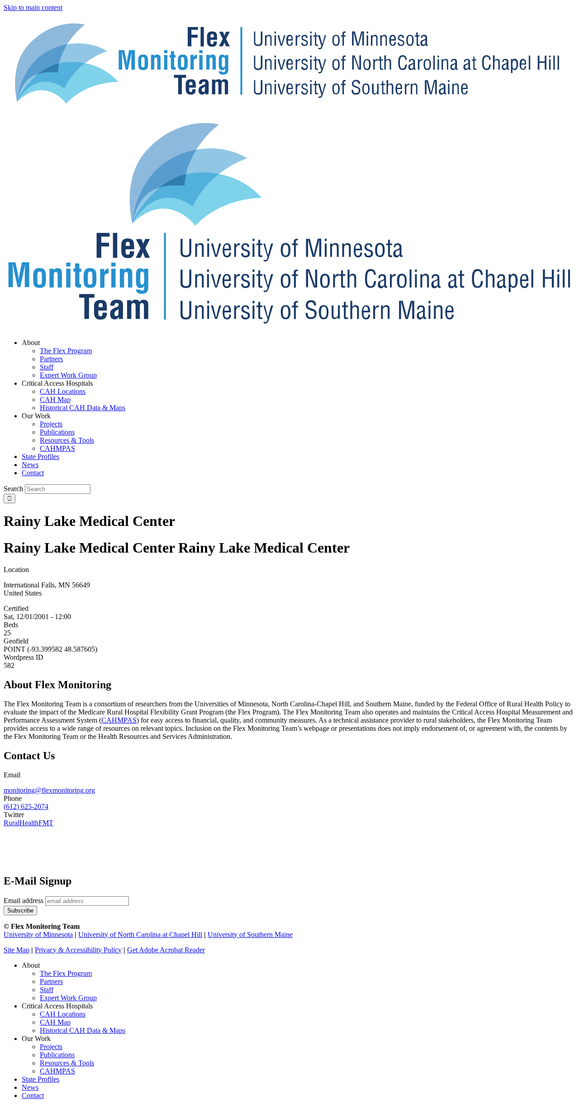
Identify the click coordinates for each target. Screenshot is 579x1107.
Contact (33, 1095)
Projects (51, 1046)
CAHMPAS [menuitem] (57, 448)
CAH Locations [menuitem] (62, 391)
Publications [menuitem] (57, 432)
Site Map (16, 950)
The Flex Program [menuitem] (66, 351)
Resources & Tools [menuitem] (67, 440)
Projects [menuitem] (51, 424)
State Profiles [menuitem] (40, 456)
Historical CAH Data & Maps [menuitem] (82, 408)
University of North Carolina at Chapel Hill (140, 934)
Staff (46, 989)
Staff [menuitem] (46, 367)
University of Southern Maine (250, 934)
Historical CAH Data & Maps (82, 1030)
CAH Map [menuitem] (55, 399)
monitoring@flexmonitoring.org (49, 790)
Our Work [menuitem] (36, 416)
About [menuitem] (31, 342)
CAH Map (55, 1022)
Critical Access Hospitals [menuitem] (57, 383)
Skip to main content (33, 7)
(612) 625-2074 (26, 806)
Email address (23, 900)
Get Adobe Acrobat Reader (166, 950)
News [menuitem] (30, 464)
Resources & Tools (67, 1063)
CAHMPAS (57, 1071)
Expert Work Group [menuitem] (68, 375)
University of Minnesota (38, 934)
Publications (57, 1055)
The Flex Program (66, 973)
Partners (51, 981)
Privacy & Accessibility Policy (78, 950)
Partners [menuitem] (51, 359)
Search (13, 488)
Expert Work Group (68, 998)
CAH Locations (62, 1014)
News (30, 1087)
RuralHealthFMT (28, 823)
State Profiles (40, 1079)
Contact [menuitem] (33, 473)
